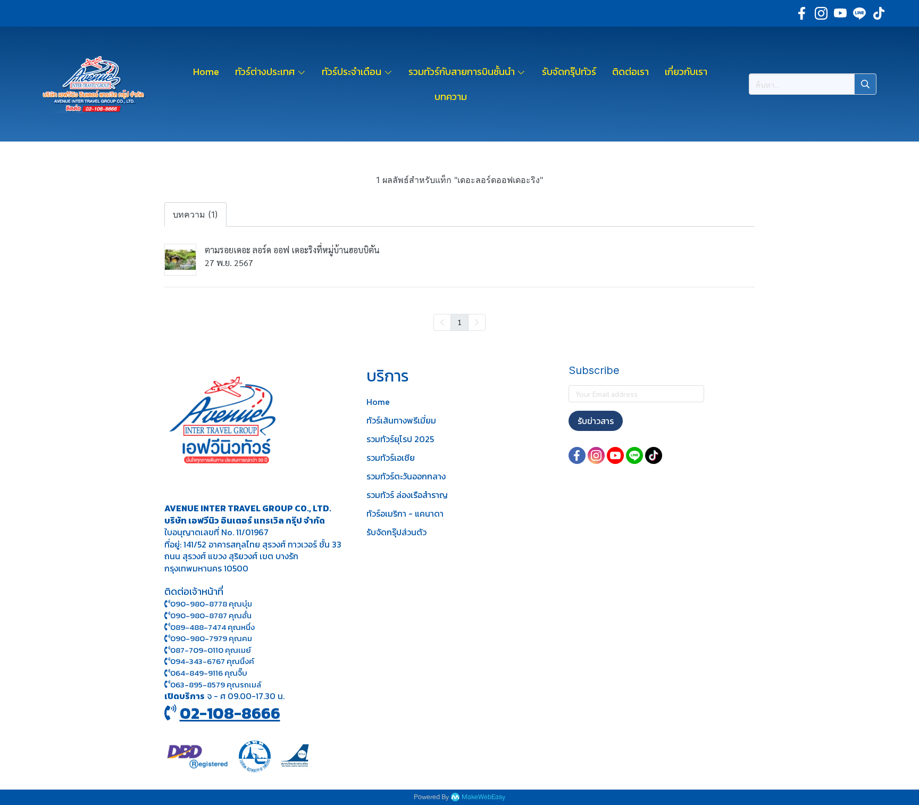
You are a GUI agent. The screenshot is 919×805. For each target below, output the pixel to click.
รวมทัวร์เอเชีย (390, 457)
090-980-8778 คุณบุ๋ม (211, 603)
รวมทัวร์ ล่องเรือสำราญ (407, 494)
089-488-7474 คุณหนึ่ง (212, 627)
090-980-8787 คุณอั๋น (211, 615)
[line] (859, 13)
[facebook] (802, 13)
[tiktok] (878, 13)
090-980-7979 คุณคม (211, 638)
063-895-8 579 (197, 684)
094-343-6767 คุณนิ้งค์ (212, 661)
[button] (812, 84)
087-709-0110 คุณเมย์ (210, 650)
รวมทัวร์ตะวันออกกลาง (406, 476)
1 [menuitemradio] (459, 322)
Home (378, 401)
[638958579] (167, 684)
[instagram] (821, 13)
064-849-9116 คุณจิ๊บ (208, 673)
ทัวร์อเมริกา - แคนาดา (405, 513)
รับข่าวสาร (596, 420)
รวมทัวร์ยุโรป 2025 (400, 439)
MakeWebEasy (483, 797)
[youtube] (840, 13)
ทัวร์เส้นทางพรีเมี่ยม (401, 420)
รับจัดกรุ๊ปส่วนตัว (396, 532)
